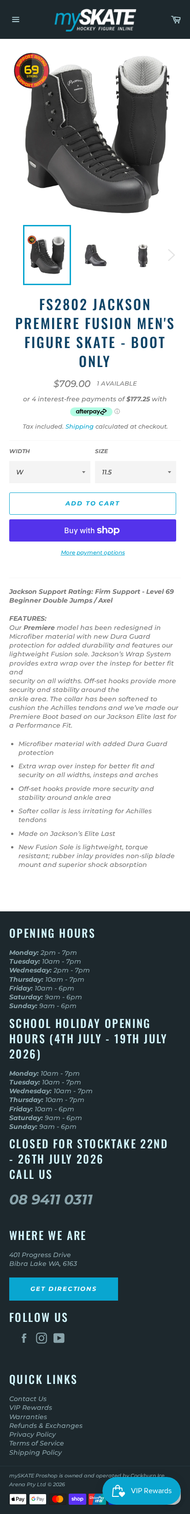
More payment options (93, 552)
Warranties (28, 1417)
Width (19, 451)
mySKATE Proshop (33, 1475)
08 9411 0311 (51, 1199)
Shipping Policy (35, 1452)
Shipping (79, 426)
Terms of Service (36, 1443)
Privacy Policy (32, 1434)
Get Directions (63, 1288)
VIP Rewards (30, 1407)
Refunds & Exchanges (46, 1425)
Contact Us (28, 1399)
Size (101, 451)
